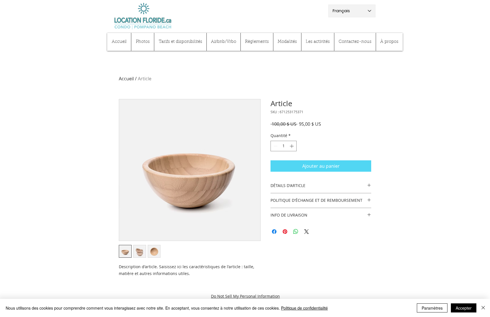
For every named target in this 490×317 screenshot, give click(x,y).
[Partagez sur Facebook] (274, 231)
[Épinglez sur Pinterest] (285, 231)
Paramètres (432, 308)
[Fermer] (483, 307)
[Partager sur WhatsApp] (295, 231)
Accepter (464, 308)
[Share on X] (306, 231)
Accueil (126, 78)
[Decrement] (274, 146)
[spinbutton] (283, 146)
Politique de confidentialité (304, 308)
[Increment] (292, 146)
